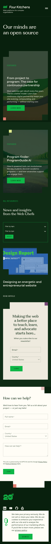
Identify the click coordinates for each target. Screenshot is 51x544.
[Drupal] (22, 508)
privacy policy (21, 530)
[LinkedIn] (4, 508)
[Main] (46, 8)
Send (9, 471)
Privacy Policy (42, 462)
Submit (16, 368)
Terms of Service (11, 464)
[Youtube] (10, 508)
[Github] (16, 508)
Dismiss (25, 537)
